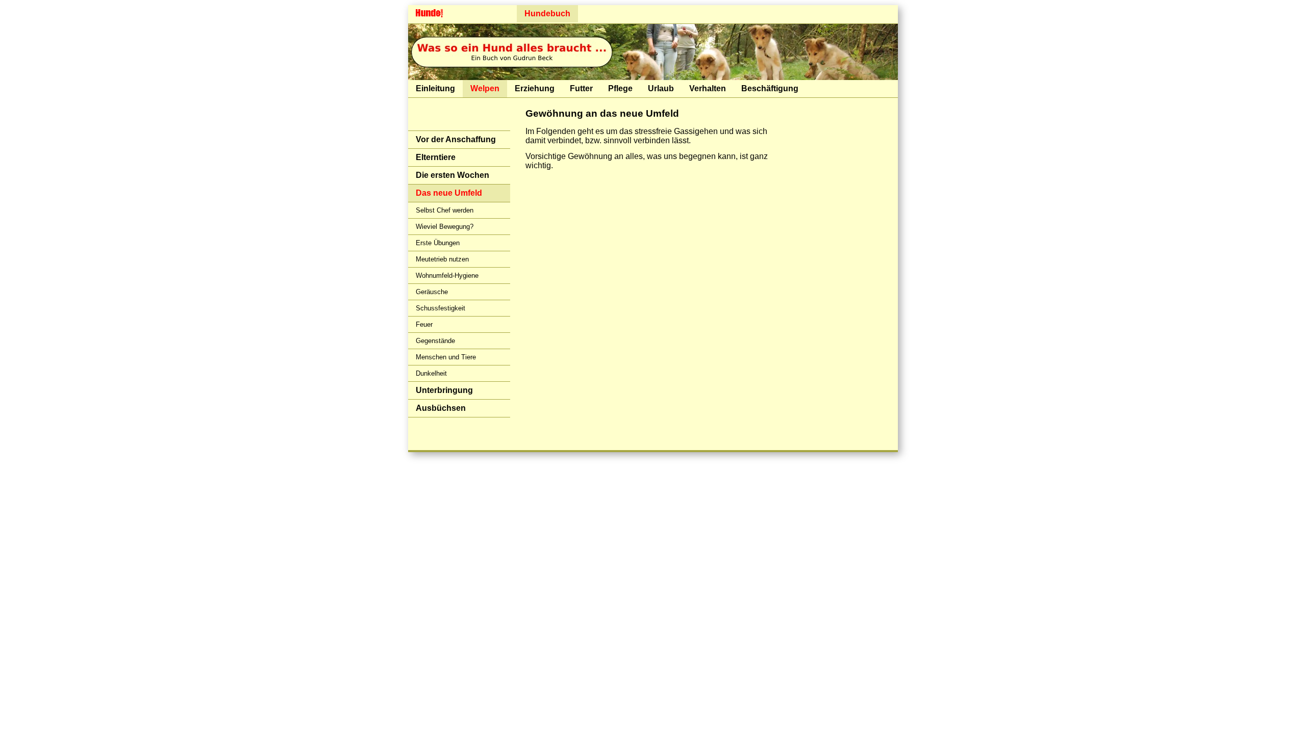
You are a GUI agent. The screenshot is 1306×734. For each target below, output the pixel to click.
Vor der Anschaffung (456, 139)
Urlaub (661, 88)
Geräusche (432, 292)
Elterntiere (436, 157)
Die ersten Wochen (452, 175)
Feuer (424, 324)
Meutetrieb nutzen (442, 259)
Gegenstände (435, 341)
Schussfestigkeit (440, 308)
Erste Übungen (438, 243)
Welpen (484, 88)
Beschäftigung (769, 88)
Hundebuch (547, 13)
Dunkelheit (431, 373)
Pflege (620, 88)
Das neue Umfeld (449, 193)
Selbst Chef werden (444, 210)
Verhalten (707, 88)
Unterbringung (444, 390)
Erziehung (535, 88)
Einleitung (435, 88)
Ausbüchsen (441, 408)
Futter (581, 88)
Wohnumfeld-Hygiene (447, 275)
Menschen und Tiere (446, 357)
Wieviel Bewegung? (444, 226)
